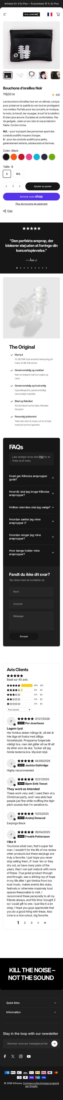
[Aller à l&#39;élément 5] (55, 75)
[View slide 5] (31, 268)
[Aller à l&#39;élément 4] (43, 75)
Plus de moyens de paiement (31, 203)
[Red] (21, 157)
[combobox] (50, 14)
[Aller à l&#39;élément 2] (19, 75)
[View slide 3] (24, 268)
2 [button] (25, 922)
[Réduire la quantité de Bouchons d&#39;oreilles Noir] (6, 186)
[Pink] (29, 157)
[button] (13, 685)
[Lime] (52, 157)
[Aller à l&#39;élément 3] (31, 75)
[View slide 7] (39, 268)
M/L (18, 173)
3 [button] (31, 922)
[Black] (6, 157)
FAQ (41, 456)
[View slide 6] (35, 268)
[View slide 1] (17, 268)
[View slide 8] (42, 268)
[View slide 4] (28, 268)
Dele (9, 210)
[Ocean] (37, 157)
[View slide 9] (46, 268)
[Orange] (14, 157)
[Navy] (44, 157)
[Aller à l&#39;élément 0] (8, 75)
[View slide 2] (20, 268)
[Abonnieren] (54, 1044)
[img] (26, 718)
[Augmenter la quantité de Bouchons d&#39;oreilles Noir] (19, 186)
